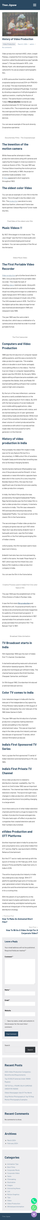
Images (10, 1185)
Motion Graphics (13, 1194)
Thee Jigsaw (9, 5)
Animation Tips (12, 1164)
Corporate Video (13, 1173)
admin (32, 44)
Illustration (11, 1182)
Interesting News (13, 1188)
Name (7, 990)
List (8, 1191)
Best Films (11, 1167)
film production (24, 603)
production (13, 201)
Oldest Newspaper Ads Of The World (18, 1093)
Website (8, 1010)
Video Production (9, 44)
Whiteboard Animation (15, 1206)
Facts (9, 1176)
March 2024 (11, 1140)
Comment (9, 957)
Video (9, 1200)
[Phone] (34, 1201)
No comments (7, 47)
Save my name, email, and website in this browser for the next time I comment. (19, 1024)
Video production (8, 275)
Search (7, 1045)
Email (7, 1000)
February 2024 (12, 1143)
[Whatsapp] (34, 1208)
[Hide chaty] (34, 1214)
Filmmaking (11, 1179)
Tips (8, 1197)
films (6, 178)
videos (11, 285)
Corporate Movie (13, 1170)
